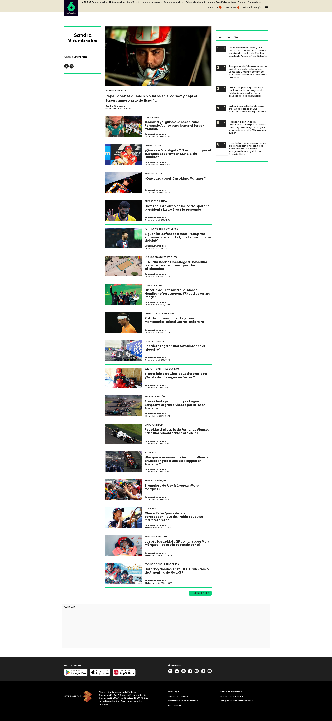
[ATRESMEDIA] (79, 698)
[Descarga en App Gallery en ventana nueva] (124, 675)
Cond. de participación (231, 696)
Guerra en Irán (118, 2)
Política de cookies (178, 696)
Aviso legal (173, 692)
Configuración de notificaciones (236, 701)
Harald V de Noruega (152, 2)
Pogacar (242, 2)
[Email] (71, 67)
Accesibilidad (175, 705)
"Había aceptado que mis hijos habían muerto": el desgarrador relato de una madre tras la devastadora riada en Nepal (246, 91)
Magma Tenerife (216, 2)
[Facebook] (177, 672)
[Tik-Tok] (203, 672)
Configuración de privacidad (183, 701)
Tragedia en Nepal (101, 2)
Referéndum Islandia (196, 2)
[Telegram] (190, 672)
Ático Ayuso (230, 2)
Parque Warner (255, 2)
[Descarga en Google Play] (76, 675)
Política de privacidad (230, 692)
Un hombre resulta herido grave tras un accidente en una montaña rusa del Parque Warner (247, 109)
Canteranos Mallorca (174, 2)
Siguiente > (202, 593)
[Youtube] (210, 672)
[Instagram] (196, 672)
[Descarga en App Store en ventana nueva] (100, 675)
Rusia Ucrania (133, 2)
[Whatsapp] (183, 672)
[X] (66, 67)
